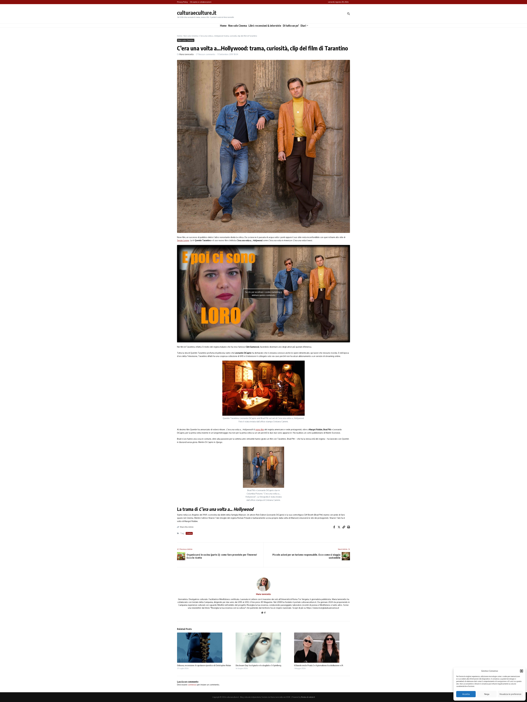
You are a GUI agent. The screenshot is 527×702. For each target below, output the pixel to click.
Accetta (466, 694)
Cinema (189, 533)
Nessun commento (206, 54)
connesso (192, 684)
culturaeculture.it (196, 12)
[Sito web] (262, 613)
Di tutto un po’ (291, 25)
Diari (303, 25)
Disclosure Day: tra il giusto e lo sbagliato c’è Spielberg (258, 665)
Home (223, 25)
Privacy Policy (182, 2)
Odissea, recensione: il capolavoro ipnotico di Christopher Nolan (204, 665)
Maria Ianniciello (186, 54)
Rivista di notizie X (308, 697)
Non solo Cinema (237, 25)
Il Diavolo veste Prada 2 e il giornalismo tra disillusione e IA (318, 665)
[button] (521, 671)
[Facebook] (265, 613)
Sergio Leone (183, 240)
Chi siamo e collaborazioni (200, 2)
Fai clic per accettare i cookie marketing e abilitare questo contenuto (263, 293)
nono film (260, 429)
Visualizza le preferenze (510, 694)
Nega (486, 694)
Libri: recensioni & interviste (265, 25)
